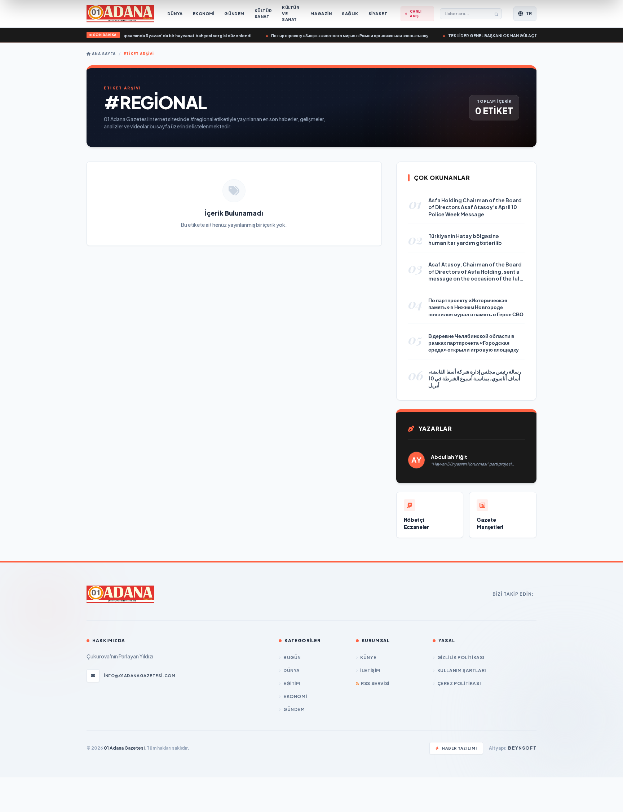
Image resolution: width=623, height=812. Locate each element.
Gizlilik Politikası (460, 657)
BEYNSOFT (522, 748)
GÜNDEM (294, 709)
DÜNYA (291, 670)
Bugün (292, 657)
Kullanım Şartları (461, 670)
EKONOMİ (295, 696)
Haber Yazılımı (459, 748)
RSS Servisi (375, 683)
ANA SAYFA (103, 54)
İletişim (370, 670)
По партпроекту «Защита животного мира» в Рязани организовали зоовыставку (338, 35)
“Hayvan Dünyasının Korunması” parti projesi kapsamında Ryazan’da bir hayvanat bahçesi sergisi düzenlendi (128, 35)
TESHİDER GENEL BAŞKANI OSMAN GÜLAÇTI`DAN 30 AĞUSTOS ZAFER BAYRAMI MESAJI (525, 35)
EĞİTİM (291, 683)
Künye (368, 657)
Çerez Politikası (459, 683)
